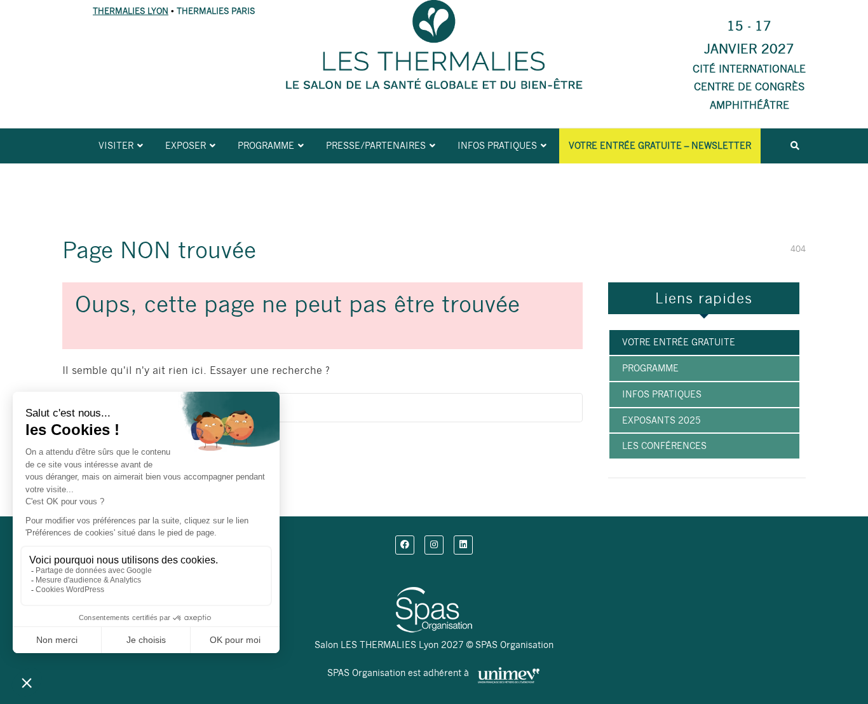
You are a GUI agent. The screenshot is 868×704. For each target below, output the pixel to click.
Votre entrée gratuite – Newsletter (660, 146)
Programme (266, 146)
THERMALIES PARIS (216, 11)
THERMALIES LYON (130, 11)
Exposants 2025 (661, 420)
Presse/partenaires (376, 146)
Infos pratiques (497, 146)
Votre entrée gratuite (678, 342)
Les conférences (664, 446)
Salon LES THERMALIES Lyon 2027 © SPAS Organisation (434, 645)
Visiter (115, 146)
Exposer (185, 146)
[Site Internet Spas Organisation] (434, 594)
